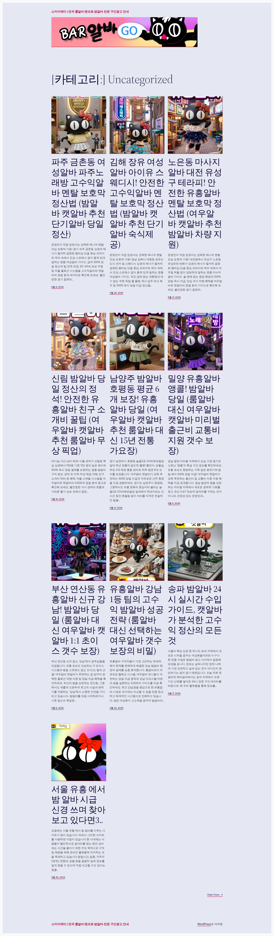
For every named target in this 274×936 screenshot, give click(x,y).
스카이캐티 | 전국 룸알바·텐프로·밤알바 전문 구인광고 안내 (90, 12)
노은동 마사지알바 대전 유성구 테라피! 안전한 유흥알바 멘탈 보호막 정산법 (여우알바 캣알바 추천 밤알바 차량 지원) (195, 203)
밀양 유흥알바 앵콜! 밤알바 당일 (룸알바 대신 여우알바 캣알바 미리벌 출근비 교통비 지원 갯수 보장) (194, 414)
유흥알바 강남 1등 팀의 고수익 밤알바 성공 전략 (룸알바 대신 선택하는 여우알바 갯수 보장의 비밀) (137, 620)
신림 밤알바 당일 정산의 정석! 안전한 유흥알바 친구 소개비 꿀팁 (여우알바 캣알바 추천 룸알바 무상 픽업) (78, 414)
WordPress (204, 924)
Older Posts (215, 894)
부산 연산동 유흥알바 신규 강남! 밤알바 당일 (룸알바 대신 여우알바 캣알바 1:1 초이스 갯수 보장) (78, 620)
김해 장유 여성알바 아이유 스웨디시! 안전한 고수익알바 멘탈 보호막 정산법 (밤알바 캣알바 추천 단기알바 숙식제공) (137, 203)
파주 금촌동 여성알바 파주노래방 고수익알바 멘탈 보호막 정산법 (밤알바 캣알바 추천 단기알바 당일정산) (78, 198)
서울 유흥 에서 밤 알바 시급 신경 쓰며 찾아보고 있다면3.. (78, 804)
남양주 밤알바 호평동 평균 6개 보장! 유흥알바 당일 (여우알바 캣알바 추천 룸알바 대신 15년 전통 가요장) (137, 414)
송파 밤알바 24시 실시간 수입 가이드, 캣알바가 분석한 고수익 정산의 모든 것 (195, 615)
